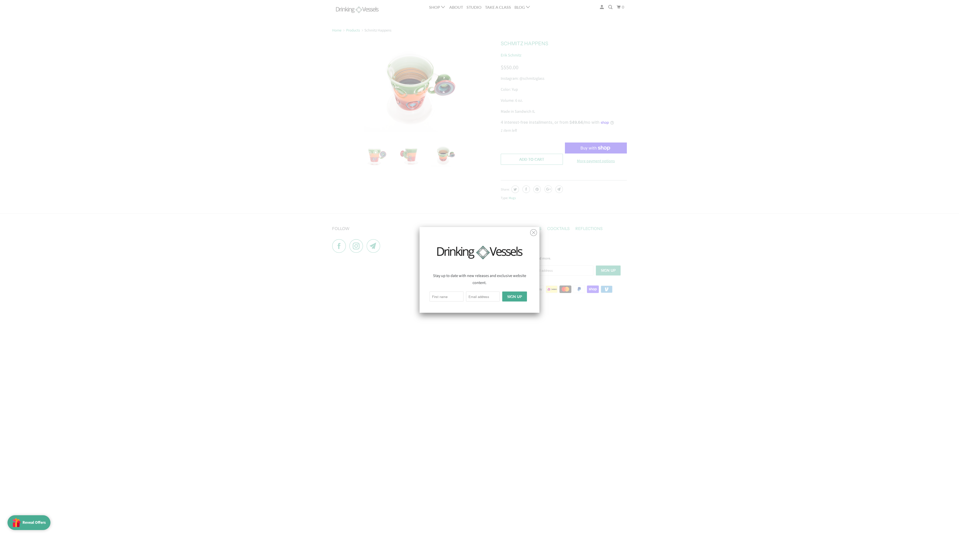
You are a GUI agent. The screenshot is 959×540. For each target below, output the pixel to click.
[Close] (533, 231)
